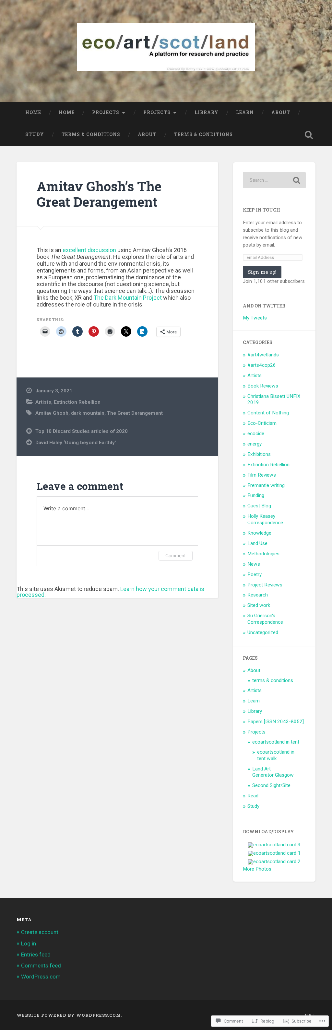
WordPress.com (41, 976)
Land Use (257, 543)
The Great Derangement (135, 413)
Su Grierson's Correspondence (265, 619)
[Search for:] (274, 180)
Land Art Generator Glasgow (273, 772)
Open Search (308, 135)
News (253, 564)
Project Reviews (264, 585)
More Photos (257, 869)
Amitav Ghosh (51, 413)
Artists (43, 402)
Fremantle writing (266, 485)
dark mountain (87, 413)
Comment (175, 555)
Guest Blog (259, 506)
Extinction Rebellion (77, 402)
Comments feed (41, 965)
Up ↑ (309, 1015)
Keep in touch (261, 210)
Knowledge (259, 533)
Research (257, 595)
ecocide (255, 433)
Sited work (258, 605)
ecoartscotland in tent (275, 742)
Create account (39, 932)
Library (207, 112)
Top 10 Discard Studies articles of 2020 (81, 431)
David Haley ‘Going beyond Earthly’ (75, 443)
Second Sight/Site (271, 785)
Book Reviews (262, 386)
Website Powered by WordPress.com (69, 1015)
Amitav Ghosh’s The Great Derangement (99, 194)
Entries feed (36, 954)
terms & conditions (91, 134)
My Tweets (255, 318)
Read (252, 796)
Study (34, 134)
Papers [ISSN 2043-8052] (275, 721)
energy (254, 444)
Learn (245, 112)
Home (33, 112)
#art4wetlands (263, 355)
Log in (28, 943)
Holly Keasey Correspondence (265, 519)
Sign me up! (262, 272)
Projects (105, 112)
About (280, 112)
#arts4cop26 (261, 365)
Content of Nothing (268, 413)
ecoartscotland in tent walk (275, 755)
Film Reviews (261, 475)
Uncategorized (262, 632)
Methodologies (263, 554)
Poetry (254, 574)
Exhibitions (259, 454)
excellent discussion (89, 250)
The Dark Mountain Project (128, 297)
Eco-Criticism (262, 423)
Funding (255, 495)
